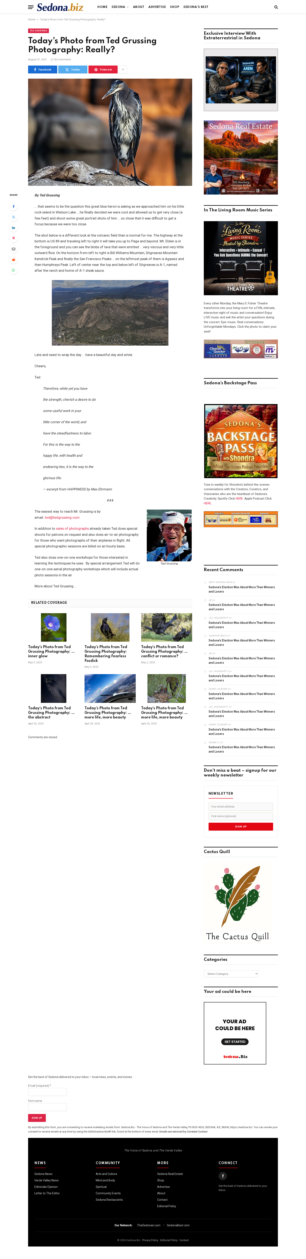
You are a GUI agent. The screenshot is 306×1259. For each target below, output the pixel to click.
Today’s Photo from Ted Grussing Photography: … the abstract (51, 712)
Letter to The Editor (47, 1193)
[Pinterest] (13, 238)
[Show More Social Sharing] (123, 69)
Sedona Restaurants (109, 1199)
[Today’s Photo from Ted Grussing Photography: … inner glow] (53, 627)
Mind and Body (105, 1180)
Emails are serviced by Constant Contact (183, 1131)
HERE (239, 498)
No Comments (62, 59)
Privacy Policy (150, 1240)
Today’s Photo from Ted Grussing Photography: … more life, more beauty (108, 712)
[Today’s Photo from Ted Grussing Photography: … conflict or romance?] (166, 627)
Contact (162, 1199)
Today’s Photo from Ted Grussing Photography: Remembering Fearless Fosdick (106, 653)
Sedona (118, 7)
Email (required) (39, 1085)
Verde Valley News (46, 1180)
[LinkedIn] (13, 227)
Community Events (108, 1193)
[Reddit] (13, 259)
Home (102, 7)
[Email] (13, 249)
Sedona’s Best (196, 7)
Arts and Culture (106, 1174)
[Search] (276, 7)
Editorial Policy (166, 1206)
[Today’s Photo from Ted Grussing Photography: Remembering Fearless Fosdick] (110, 627)
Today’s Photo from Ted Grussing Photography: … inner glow (51, 651)
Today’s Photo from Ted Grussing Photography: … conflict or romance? (164, 651)
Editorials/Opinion (46, 1186)
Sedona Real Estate (170, 1174)
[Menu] (31, 7)
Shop (174, 7)
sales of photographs (72, 529)
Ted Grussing (38, 30)
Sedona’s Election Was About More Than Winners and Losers (242, 589)
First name (35, 1101)
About (138, 7)
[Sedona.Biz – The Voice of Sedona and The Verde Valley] (60, 7)
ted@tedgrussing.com (62, 518)
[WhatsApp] (13, 270)
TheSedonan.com (148, 1225)
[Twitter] (13, 217)
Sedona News (43, 1174)
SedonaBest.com (178, 1225)
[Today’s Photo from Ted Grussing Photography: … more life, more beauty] (110, 688)
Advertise (157, 7)
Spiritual (101, 1186)
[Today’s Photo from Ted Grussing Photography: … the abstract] (53, 688)
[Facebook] (13, 206)
